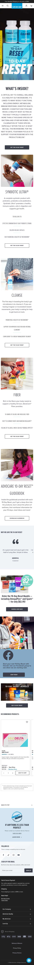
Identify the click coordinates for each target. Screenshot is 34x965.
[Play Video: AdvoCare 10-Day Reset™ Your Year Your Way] (17, 692)
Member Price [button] (12, 769)
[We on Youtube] (18, 855)
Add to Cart (22, 773)
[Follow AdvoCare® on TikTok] (8, 855)
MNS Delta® (5, 752)
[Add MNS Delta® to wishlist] (27, 722)
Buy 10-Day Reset (17, 705)
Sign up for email (8, 862)
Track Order (4, 900)
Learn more (16, 837)
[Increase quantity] (13, 773)
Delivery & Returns (17, 943)
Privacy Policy (17, 948)
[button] (29, 960)
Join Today (14, 674)
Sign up (28, 870)
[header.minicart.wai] (31, 5)
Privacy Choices (17, 953)
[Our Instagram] (13, 855)
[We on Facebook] (3, 855)
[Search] (7, 5)
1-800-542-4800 (17, 833)
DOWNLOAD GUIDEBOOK (17, 518)
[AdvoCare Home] (17, 5)
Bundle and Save (17, 609)
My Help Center (5, 898)
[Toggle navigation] (2, 5)
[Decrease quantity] (4, 773)
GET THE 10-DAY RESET (17, 147)
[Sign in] (26, 5)
